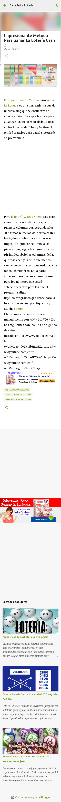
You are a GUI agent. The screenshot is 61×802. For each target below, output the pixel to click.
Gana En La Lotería (21, 5)
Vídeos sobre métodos (18, 399)
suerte (18, 308)
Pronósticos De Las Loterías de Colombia (25, 637)
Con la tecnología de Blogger (33, 797)
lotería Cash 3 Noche (27, 216)
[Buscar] (56, 5)
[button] (6, 56)
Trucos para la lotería (18, 395)
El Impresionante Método (21, 100)
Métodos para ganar (17, 390)
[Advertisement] (30, 181)
